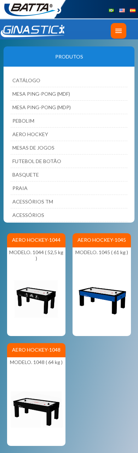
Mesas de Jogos (33, 148)
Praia (20, 188)
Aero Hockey (30, 134)
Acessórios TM (32, 201)
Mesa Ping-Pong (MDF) (41, 94)
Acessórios (28, 215)
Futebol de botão (36, 161)
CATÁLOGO (26, 80)
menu (118, 31)
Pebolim (23, 121)
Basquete (25, 175)
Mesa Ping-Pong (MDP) (41, 107)
